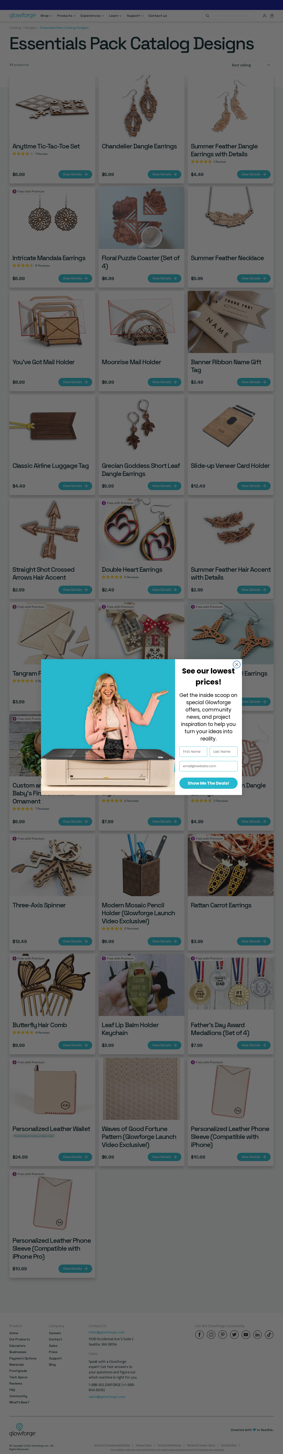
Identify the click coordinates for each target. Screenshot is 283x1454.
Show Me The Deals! (208, 783)
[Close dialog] (236, 664)
